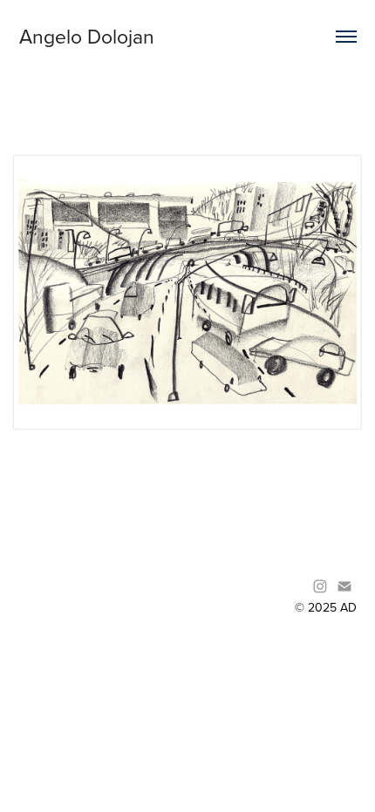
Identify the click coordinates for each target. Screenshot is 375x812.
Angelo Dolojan (86, 36)
